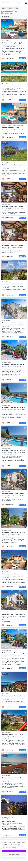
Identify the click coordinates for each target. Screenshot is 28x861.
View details (22, 58)
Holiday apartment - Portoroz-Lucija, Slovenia (12, 323)
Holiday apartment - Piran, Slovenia (12, 206)
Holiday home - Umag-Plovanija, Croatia (13, 43)
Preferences (14, 858)
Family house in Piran (8, 821)
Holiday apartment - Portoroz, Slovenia (13, 407)
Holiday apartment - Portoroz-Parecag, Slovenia (13, 364)
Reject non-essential (14, 854)
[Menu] (26, 3)
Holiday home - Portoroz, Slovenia (12, 86)
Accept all (14, 851)
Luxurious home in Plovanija (10, 127)
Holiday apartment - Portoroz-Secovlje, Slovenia (13, 165)
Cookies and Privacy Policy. (9, 848)
